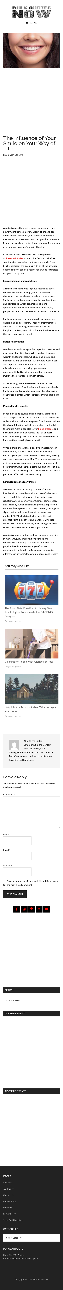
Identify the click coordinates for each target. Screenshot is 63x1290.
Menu (33, 23)
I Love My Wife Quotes (13, 1255)
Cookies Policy (9, 1202)
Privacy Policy (9, 1214)
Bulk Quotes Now (31, 12)
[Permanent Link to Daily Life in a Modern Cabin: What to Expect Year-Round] (31, 676)
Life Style (19, 155)
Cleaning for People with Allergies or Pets (29, 662)
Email (6, 850)
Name (7, 834)
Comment (9, 794)
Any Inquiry (8, 1189)
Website (7, 865)
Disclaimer (7, 1208)
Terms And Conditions (13, 1220)
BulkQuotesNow (40, 1279)
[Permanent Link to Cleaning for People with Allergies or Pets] (31, 630)
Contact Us (8, 1195)
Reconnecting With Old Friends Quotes (21, 1259)
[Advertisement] (31, 103)
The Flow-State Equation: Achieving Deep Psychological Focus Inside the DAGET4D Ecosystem (29, 612)
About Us (7, 1183)
